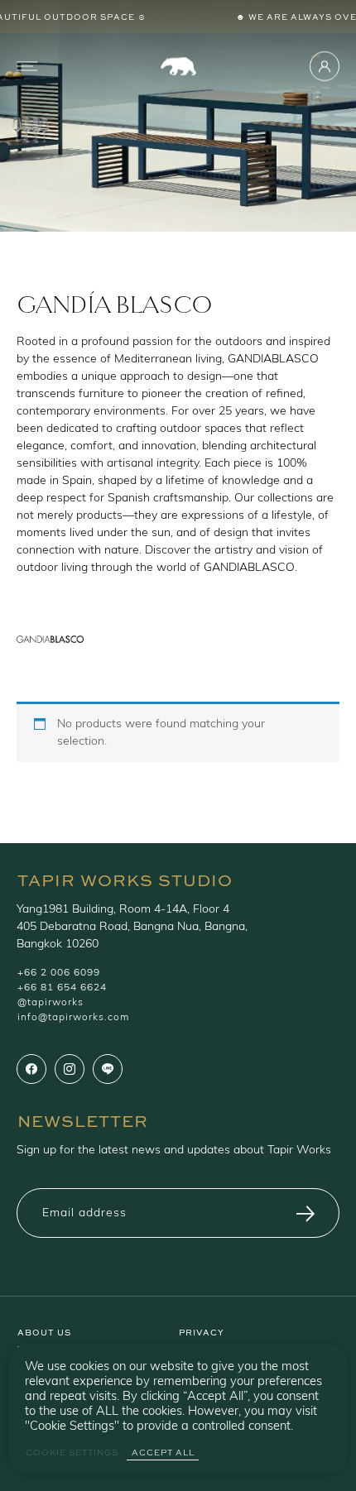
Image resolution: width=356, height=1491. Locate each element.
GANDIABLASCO (273, 359)
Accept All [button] (163, 1452)
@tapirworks (50, 1003)
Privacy (201, 1331)
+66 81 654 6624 (62, 988)
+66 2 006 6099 (58, 973)
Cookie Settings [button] (72, 1452)
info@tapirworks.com (73, 1018)
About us (44, 1331)
